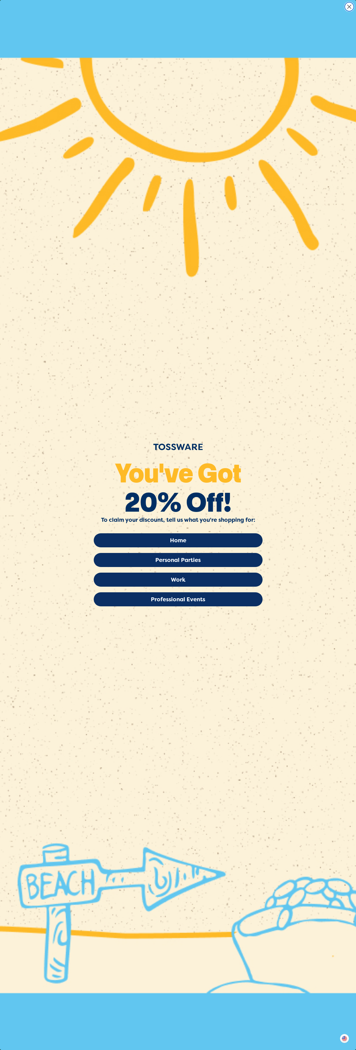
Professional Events (178, 599)
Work (178, 579)
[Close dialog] (349, 6)
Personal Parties (178, 560)
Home (178, 540)
